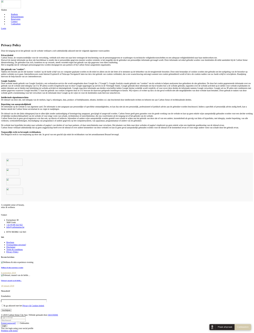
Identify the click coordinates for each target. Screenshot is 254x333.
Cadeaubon (16, 24)
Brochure (10, 242)
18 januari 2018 (7, 286)
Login (3, 28)
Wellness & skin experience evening (12, 267)
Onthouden (24, 323)
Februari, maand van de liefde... (11, 280)
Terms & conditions (14, 249)
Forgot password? (8, 323)
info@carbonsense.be (15, 227)
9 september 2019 (8, 273)
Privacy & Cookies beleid (33, 306)
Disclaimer (10, 247)
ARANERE (53, 315)
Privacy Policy (12, 252)
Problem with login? (9, 331)
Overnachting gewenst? (16, 245)
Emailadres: (6, 296)
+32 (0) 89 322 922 (14, 225)
